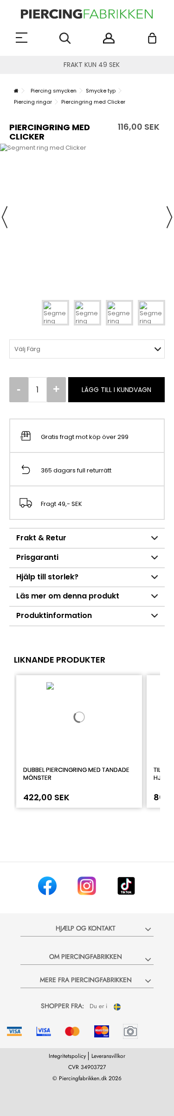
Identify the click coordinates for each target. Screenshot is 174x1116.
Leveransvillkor (108, 1056)
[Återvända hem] (16, 90)
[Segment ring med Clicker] (55, 313)
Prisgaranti (37, 557)
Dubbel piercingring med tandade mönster (76, 773)
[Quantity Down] (18, 389)
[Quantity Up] (56, 389)
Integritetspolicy (67, 1056)
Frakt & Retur (41, 537)
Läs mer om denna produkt (67, 596)
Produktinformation (54, 615)
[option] (87, 217)
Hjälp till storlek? (47, 576)
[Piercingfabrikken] (87, 14)
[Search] (65, 38)
